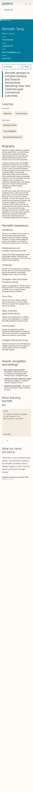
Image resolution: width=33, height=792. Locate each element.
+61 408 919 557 (7, 46)
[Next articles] (7, 440)
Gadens (7, 3)
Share (27, 67)
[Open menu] (30, 4)
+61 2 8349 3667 (7, 40)
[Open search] (26, 4)
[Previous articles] (3, 440)
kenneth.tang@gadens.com (11, 52)
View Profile (6, 58)
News (4, 405)
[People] (3, 10)
